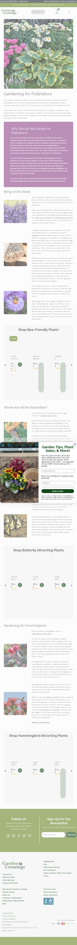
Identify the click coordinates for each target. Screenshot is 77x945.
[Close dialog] (75, 444)
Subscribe (57, 491)
